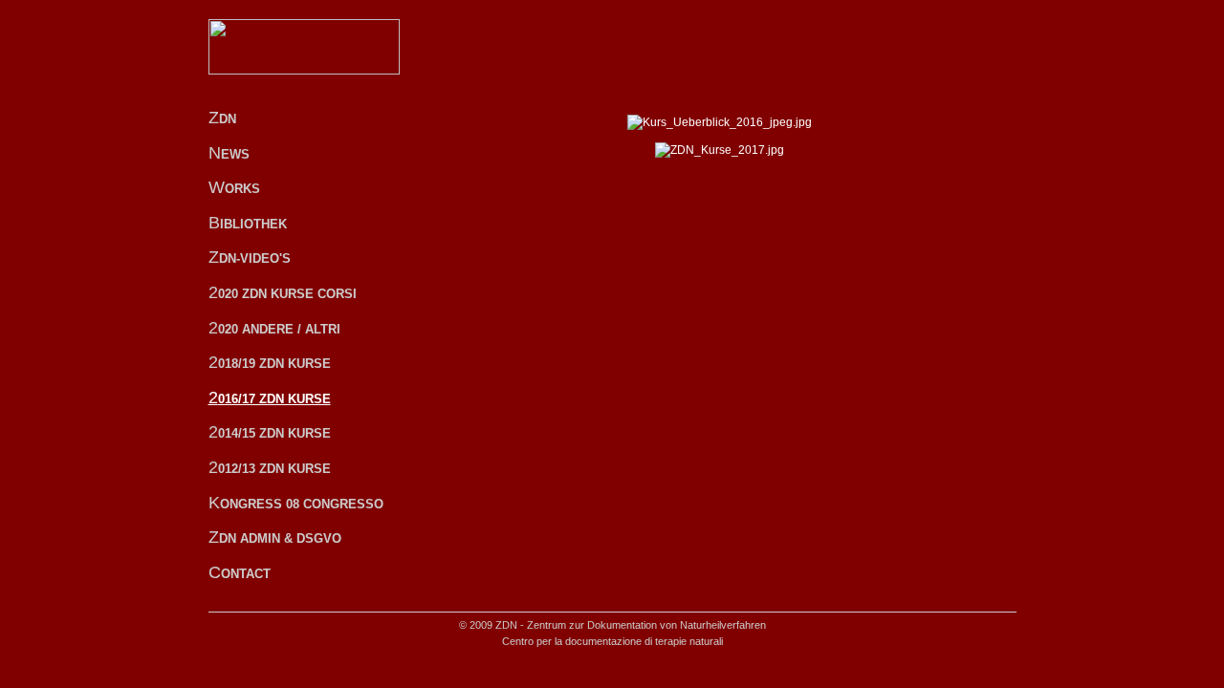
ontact (239, 572)
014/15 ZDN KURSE (269, 431)
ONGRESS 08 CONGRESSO (295, 502)
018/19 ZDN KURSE (269, 362)
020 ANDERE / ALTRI (274, 327)
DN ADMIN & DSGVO (274, 537)
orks (234, 187)
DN (222, 117)
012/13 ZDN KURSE (269, 467)
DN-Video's (249, 257)
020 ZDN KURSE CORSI (282, 292)
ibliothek (247, 222)
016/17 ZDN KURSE (269, 397)
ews (229, 152)
